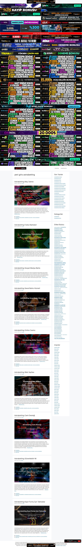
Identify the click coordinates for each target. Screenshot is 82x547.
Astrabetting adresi (58, 230)
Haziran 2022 (56, 407)
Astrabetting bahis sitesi (60, 237)
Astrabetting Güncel (57, 268)
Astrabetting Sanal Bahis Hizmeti (27, 288)
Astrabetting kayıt (63, 278)
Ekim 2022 (56, 400)
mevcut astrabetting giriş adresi (58, 334)
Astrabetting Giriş (64, 168)
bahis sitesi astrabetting (58, 324)
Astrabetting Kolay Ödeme (59, 207)
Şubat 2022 (56, 413)
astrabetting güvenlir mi (58, 275)
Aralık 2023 (56, 378)
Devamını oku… (20, 257)
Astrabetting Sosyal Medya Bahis (27, 268)
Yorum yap (17, 218)
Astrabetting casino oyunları (59, 251)
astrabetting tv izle (58, 307)
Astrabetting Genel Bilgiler (59, 186)
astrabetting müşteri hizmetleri (60, 284)
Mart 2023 (56, 392)
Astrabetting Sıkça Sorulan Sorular (59, 299)
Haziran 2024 (56, 368)
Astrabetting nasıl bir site (59, 286)
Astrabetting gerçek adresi (59, 257)
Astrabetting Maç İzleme (24, 182)
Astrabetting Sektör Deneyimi (59, 189)
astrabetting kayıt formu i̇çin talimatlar (34, 536)
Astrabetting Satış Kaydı (59, 199)
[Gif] (41, 80)
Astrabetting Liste (57, 181)
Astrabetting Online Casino (24, 330)
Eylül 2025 (56, 350)
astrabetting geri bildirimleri (58, 256)
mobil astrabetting (65, 334)
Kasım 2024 (56, 360)
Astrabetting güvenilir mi (58, 274)
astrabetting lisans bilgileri (58, 282)
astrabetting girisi (57, 259)
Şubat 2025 (56, 355)
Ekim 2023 (56, 381)
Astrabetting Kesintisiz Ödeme (60, 185)
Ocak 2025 (56, 357)
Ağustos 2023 (57, 384)
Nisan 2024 (56, 371)
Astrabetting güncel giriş (59, 272)
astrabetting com (57, 253)
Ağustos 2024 (57, 365)
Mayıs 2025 (56, 353)
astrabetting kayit (57, 278)
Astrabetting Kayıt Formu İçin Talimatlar (29, 502)
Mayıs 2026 (56, 349)
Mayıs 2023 (56, 389)
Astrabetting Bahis (57, 233)
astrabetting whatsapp (58, 312)
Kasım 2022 (56, 399)
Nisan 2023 (56, 391)
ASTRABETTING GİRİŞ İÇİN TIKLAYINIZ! (41, 33)
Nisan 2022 (56, 410)
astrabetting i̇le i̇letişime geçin (29, 494)
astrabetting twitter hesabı (28, 364)
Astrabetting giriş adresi (59, 264)
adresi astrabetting (57, 227)
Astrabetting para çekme (59, 292)
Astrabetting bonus (57, 241)
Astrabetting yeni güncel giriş (59, 319)
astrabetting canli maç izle (58, 242)
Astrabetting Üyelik (58, 320)
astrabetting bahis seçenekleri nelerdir (22, 536)
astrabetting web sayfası (28, 408)
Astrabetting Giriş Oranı (58, 204)
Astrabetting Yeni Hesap (59, 196)
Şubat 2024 (56, 374)
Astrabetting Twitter (58, 308)
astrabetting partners (56, 293)
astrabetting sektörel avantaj (29, 260)
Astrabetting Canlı (57, 243)
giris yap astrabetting (58, 329)
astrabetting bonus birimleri (20, 217)
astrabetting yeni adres (58, 316)
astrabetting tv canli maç (59, 304)
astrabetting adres (58, 228)
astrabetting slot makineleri (58, 298)
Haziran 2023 (56, 387)
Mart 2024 (56, 373)
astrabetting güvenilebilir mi (20, 494)
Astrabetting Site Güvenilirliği (59, 202)
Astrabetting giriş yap (58, 267)
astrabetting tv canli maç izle (59, 306)
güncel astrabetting (57, 332)
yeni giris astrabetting (36, 217)
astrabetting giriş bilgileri (19, 408)
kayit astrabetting (57, 333)
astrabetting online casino (20, 364)
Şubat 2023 (56, 394)
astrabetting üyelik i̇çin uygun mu (58, 322)
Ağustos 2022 (57, 403)
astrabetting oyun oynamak (57, 288)
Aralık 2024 (56, 358)
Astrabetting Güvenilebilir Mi (25, 459)
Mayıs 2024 (56, 370)
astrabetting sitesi (58, 297)
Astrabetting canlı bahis (58, 244)
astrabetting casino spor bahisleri (29, 451)
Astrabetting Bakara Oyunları (59, 194)
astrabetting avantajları (57, 232)
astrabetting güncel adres (59, 269)
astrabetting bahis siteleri (58, 236)
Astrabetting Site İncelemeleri (60, 188)
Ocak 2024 (56, 376)
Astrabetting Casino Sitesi (59, 252)
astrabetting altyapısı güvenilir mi (59, 231)
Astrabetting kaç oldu (59, 279)
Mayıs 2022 (56, 408)
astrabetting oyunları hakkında (63, 287)
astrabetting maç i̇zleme (28, 217)
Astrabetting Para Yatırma (58, 290)
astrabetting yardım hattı (57, 313)
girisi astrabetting (57, 328)
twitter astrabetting (57, 335)
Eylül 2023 (56, 382)
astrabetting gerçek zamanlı (57, 258)
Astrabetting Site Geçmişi (59, 201)
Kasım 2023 (56, 379)
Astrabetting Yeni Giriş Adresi (58, 318)
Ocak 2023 (56, 395)
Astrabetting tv (57, 303)
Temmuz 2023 (57, 386)
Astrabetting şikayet (58, 323)
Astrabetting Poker (63, 293)
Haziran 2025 (56, 352)
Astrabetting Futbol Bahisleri (25, 225)
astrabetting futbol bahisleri (20, 260)
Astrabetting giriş (60, 263)
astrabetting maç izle (58, 283)
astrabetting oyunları (56, 287)
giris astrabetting (58, 327)
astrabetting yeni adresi (58, 317)
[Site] (20, 58)
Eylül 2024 (56, 363)
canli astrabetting (64, 324)
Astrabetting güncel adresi (60, 270)
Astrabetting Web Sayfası (24, 372)
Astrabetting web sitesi (58, 311)
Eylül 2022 (56, 402)
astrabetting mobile (64, 283)
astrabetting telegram (58, 302)
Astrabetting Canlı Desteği (24, 415)
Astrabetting (57, 168)
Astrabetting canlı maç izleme (59, 248)
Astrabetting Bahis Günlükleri (59, 206)
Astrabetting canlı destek (60, 247)
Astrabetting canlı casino (58, 246)
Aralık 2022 (56, 397)
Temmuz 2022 (57, 405)
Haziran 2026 (56, 347)
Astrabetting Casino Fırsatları (59, 183)
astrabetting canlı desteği (20, 451)
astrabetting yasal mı (63, 313)
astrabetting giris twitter (58, 261)
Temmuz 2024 (57, 366)
